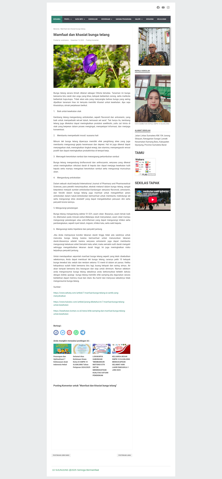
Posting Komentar (92, 40)
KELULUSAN (161, 19)
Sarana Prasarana (123, 19)
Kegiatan (149, 19)
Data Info (79, 19)
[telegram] (82, 332)
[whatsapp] (76, 332)
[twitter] (62, 332)
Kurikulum (93, 19)
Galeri (138, 19)
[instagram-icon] (168, 7)
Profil (67, 19)
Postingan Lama (124, 455)
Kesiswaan (105, 19)
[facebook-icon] (158, 7)
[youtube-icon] (163, 7)
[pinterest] (69, 332)
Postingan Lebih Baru (61, 455)
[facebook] (56, 332)
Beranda (56, 19)
